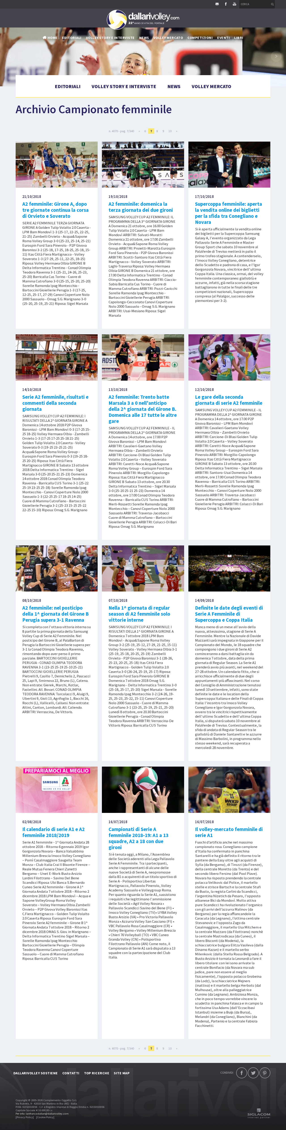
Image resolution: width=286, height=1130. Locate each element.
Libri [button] (238, 37)
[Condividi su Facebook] (241, 1072)
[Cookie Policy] (45, 1117)
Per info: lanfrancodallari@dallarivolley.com (42, 1113)
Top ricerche (96, 1073)
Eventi (223, 37)
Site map (122, 1073)
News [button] (144, 37)
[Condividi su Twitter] (253, 1072)
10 (170, 131)
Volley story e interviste (110, 37)
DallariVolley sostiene (35, 1073)
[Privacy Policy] (25, 1117)
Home (53, 37)
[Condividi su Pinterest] (264, 1072)
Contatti (71, 1073)
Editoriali (72, 37)
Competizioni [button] (200, 37)
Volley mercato (168, 37)
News (174, 86)
